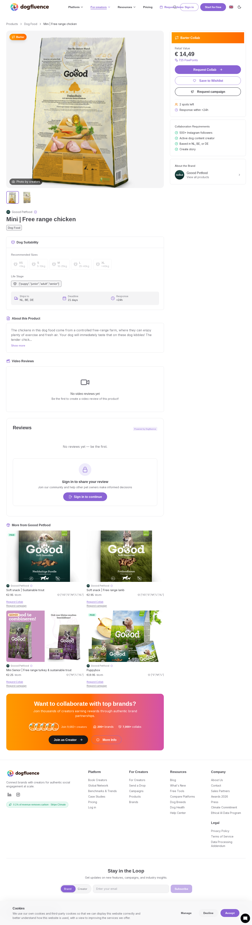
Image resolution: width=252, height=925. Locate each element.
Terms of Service (222, 836)
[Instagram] (18, 794)
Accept (230, 913)
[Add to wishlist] (80, 534)
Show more (18, 345)
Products (12, 24)
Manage (186, 913)
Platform (74, 7)
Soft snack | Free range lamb (105, 590)
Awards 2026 (219, 796)
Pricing (148, 7)
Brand (67, 888)
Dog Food (30, 24)
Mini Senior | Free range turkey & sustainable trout (38, 670)
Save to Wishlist (211, 81)
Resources (125, 7)
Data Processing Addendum (221, 844)
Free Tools (177, 791)
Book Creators (97, 780)
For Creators (137, 780)
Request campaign (16, 605)
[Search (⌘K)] (174, 7)
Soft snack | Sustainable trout (25, 590)
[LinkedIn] (9, 794)
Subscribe (181, 888)
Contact (216, 785)
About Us (217, 780)
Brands (133, 802)
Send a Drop (137, 785)
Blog (173, 780)
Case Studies (96, 796)
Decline (208, 913)
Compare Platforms (182, 796)
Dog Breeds (178, 802)
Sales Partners (220, 791)
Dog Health (177, 807)
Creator (82, 888)
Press (214, 802)
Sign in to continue (88, 497)
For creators (99, 7)
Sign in (189, 7)
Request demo (174, 7)
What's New (178, 785)
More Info (110, 740)
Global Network (98, 785)
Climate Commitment (224, 807)
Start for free (213, 7)
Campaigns (136, 791)
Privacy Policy (220, 831)
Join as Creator (65, 740)
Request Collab (14, 601)
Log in (92, 807)
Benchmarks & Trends (102, 791)
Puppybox (93, 670)
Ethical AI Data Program (226, 812)
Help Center (178, 812)
